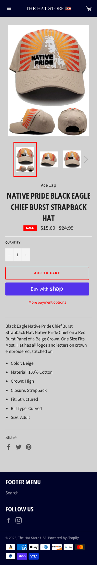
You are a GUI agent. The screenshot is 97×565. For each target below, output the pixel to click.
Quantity (12, 243)
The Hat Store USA (32, 537)
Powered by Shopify (63, 537)
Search (12, 493)
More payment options (47, 302)
